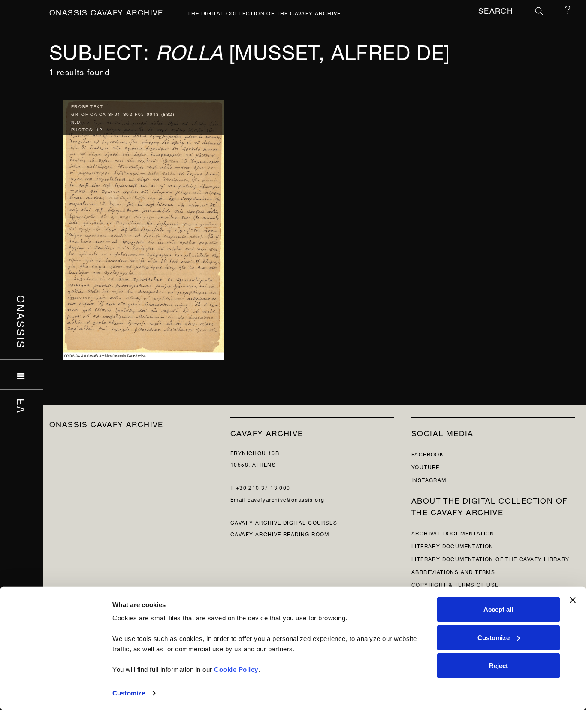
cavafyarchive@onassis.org (286, 499)
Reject (498, 665)
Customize (128, 693)
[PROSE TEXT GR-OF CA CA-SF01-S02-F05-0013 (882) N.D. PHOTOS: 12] (143, 227)
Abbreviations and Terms (453, 571)
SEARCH (497, 9)
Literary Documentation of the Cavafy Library (490, 558)
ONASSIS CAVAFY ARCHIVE (106, 423)
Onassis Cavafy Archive (106, 11)
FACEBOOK (427, 454)
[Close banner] (573, 600)
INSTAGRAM (429, 479)
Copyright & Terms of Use (455, 584)
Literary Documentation (452, 545)
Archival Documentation (453, 533)
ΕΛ (21, 406)
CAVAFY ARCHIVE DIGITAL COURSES (283, 522)
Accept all (498, 609)
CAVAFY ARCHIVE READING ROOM (279, 533)
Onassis (21, 322)
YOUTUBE (425, 466)
